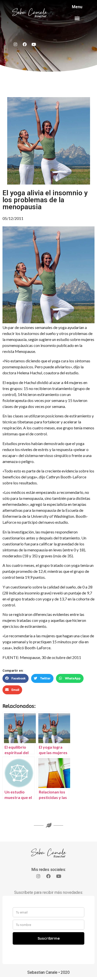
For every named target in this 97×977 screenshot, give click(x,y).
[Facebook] (25, 44)
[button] (77, 18)
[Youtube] (34, 44)
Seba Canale (29, 12)
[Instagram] (15, 44)
